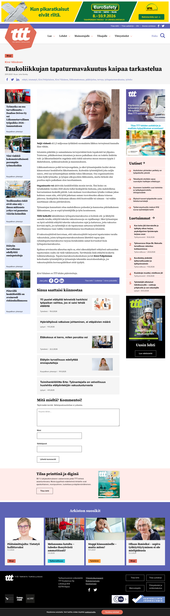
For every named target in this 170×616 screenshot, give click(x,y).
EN (137, 26)
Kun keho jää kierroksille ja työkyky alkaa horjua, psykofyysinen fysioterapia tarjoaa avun (146, 229)
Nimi (39, 430)
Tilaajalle (102, 36)
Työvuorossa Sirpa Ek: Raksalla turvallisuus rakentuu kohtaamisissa (148, 246)
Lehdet (63, 36)
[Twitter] (163, 26)
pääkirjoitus (91, 79)
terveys (100, 79)
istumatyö (32, 79)
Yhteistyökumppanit (94, 578)
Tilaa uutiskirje (127, 26)
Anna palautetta (110, 281)
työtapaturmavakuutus (115, 79)
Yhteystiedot (122, 36)
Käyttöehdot (91, 584)
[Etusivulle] (20, 34)
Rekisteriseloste (93, 581)
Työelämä (94, 561)
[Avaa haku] (162, 35)
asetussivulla (90, 612)
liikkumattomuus (77, 79)
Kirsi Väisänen (61, 79)
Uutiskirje (98, 281)
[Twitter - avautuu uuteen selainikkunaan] (95, 590)
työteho (129, 79)
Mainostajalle (82, 36)
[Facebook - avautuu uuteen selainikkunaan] (89, 590)
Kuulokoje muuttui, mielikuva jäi (148, 273)
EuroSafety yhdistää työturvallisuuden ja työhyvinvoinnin (143, 261)
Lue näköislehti (145, 353)
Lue (50, 36)
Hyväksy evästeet (112, 612)
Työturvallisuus (56, 561)
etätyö (24, 79)
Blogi (9, 56)
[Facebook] (159, 26)
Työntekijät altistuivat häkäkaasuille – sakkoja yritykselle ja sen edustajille (146, 285)
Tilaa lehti (115, 26)
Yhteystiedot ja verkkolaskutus (155, 586)
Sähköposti (42, 443)
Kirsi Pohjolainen (46, 79)
